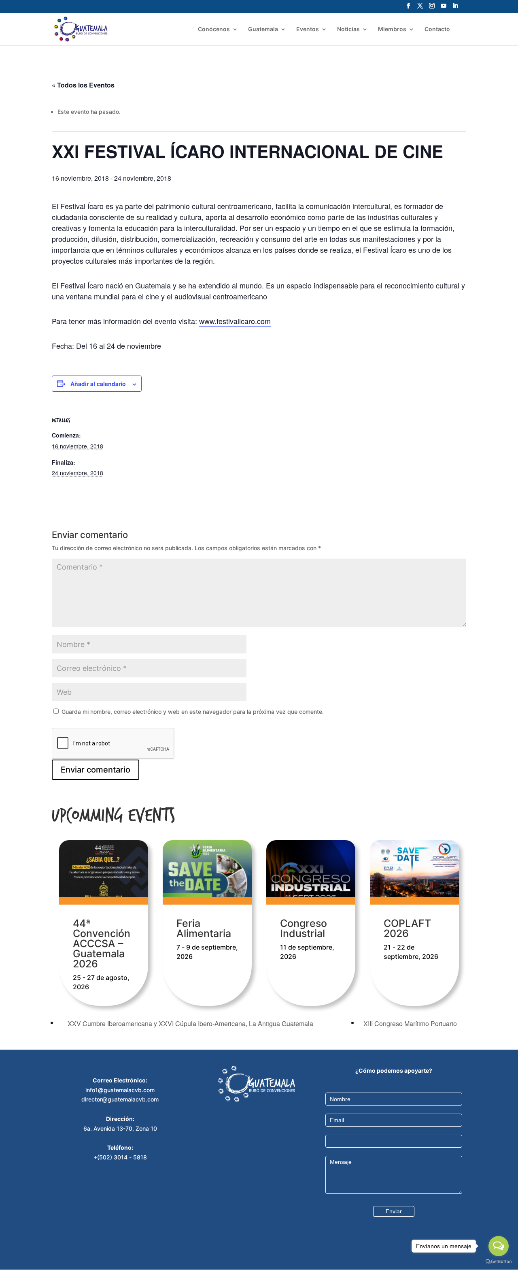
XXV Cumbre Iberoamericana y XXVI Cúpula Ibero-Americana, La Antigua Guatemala (189, 1023)
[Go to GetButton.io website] (499, 1261)
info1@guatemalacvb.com (120, 1089)
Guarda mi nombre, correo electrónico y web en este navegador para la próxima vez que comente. (193, 711)
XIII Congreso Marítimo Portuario (411, 1023)
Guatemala (263, 29)
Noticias (348, 29)
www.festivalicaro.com (235, 321)
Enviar (394, 1211)
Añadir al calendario (98, 384)
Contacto (437, 29)
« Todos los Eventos (83, 85)
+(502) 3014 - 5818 (120, 1157)
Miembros (392, 29)
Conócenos (214, 29)
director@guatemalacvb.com (120, 1099)
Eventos (307, 29)
